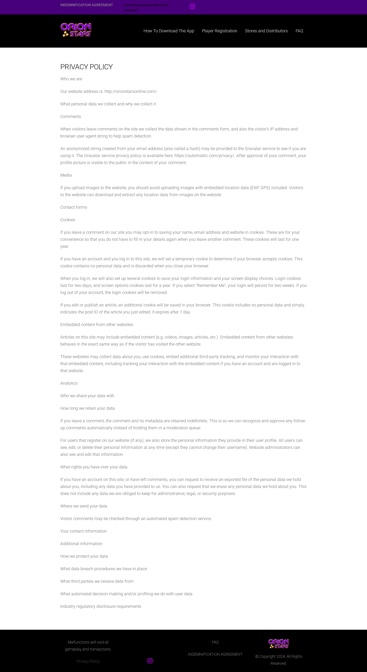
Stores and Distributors (266, 30)
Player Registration (219, 30)
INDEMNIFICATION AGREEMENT (86, 5)
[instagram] (193, 6)
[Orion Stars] (76, 35)
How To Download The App (169, 30)
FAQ (299, 30)
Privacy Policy (88, 661)
